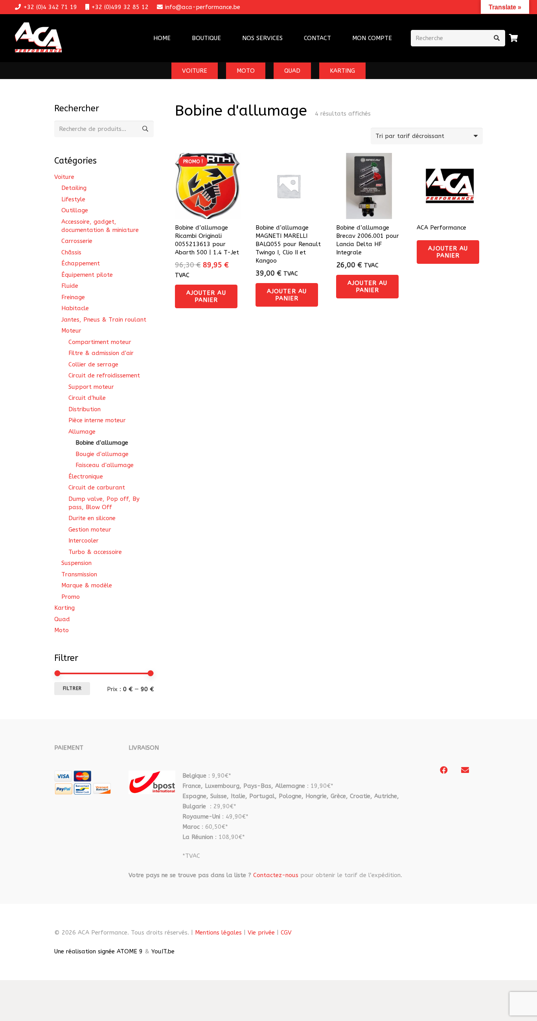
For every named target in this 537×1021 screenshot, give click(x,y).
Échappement (80, 263)
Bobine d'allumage (101, 442)
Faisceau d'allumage (104, 465)
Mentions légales (218, 932)
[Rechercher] (497, 38)
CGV (286, 932)
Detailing (73, 187)
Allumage (82, 431)
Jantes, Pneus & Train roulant (103, 319)
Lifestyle (73, 199)
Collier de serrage (93, 364)
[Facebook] (444, 770)
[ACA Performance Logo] (38, 38)
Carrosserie (76, 241)
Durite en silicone (92, 518)
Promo (70, 596)
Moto (61, 630)
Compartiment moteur (99, 342)
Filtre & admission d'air (101, 353)
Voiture (64, 176)
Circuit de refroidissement (104, 375)
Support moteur (91, 386)
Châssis (71, 252)
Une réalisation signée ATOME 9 (98, 951)
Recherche (145, 128)
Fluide (69, 285)
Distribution (84, 409)
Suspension (76, 563)
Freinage (73, 297)
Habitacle (75, 308)
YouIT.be (163, 951)
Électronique (85, 476)
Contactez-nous (275, 875)
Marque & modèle (86, 585)
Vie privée (261, 932)
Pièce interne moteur (97, 420)
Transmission (79, 574)
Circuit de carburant (96, 487)
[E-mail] (465, 770)
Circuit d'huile (87, 397)
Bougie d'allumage (102, 454)
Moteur (71, 330)
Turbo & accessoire (95, 552)
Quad (62, 619)
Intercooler (83, 540)
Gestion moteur (89, 529)
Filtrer (72, 688)
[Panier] (513, 38)
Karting (64, 607)
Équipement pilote (87, 274)
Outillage (74, 210)
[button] (287, 38)
